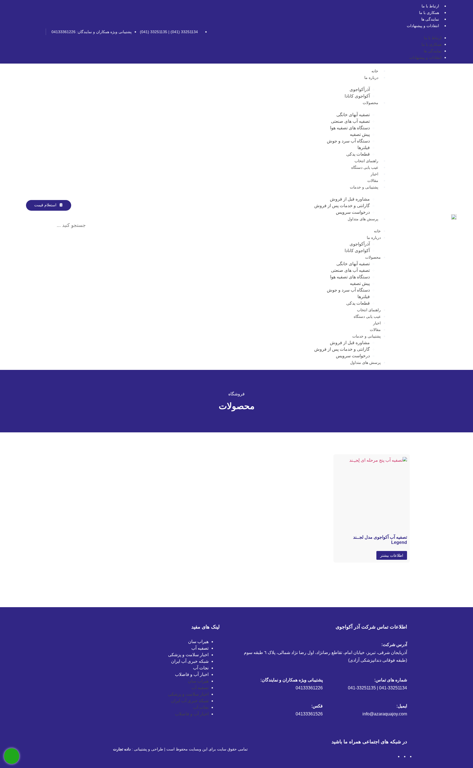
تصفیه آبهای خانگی (353, 114)
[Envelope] (19, 31)
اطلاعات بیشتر (391, 555)
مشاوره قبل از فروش (350, 199)
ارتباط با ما (430, 6)
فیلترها (363, 147)
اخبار (374, 174)
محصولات (370, 103)
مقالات (372, 180)
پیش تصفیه (360, 134)
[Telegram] (28, 31)
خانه (374, 71)
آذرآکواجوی (360, 89)
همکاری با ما (429, 12)
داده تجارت (122, 749)
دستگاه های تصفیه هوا (350, 127)
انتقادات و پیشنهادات (423, 26)
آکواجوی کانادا (357, 96)
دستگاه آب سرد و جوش (348, 141)
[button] (54, 214)
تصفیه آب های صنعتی (350, 121)
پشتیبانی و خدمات (364, 187)
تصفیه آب (200, 648)
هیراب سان (198, 641)
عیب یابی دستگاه (364, 167)
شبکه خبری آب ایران (190, 661)
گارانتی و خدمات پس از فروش (342, 205)
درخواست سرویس (353, 212)
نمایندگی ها (430, 19)
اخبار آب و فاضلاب (192, 674)
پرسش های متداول (363, 219)
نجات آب (201, 668)
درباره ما (371, 77)
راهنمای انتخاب (366, 161)
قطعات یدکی (358, 154)
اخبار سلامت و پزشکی (188, 654)
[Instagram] (37, 31)
